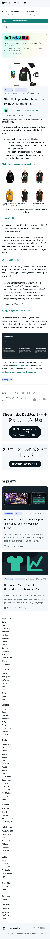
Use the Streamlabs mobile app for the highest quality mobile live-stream (24, 523)
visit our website (20, 365)
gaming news (7, 380)
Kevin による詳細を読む (26, 111)
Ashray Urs (22, 546)
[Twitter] (22, 393)
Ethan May (22, 608)
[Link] (34, 393)
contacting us (8, 372)
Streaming (15, 12)
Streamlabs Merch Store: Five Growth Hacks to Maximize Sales (23, 587)
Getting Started (28, 12)
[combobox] (25, 27)
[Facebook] (28, 393)
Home (4, 12)
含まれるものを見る (12, 53)
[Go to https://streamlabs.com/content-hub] (14, 3)
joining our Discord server (28, 372)
